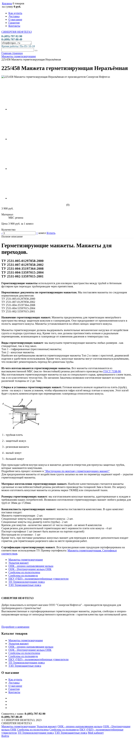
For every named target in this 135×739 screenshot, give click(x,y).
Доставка (14, 16)
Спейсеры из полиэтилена (24, 572)
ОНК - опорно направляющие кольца (30, 565)
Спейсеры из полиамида (23, 575)
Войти (5, 735)
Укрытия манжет (18, 562)
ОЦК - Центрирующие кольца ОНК (30, 569)
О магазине (15, 19)
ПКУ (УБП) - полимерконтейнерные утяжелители (38, 578)
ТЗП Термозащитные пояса (24, 585)
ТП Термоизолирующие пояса (26, 581)
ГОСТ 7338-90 (112, 371)
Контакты (14, 25)
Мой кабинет (96, 732)
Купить (51, 232)
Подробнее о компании (15, 626)
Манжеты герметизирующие (25, 559)
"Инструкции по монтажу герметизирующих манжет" (77, 471)
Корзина (7, 3)
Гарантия (14, 22)
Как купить (15, 13)
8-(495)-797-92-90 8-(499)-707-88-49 (11, 38)
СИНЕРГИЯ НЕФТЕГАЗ (16, 31)
